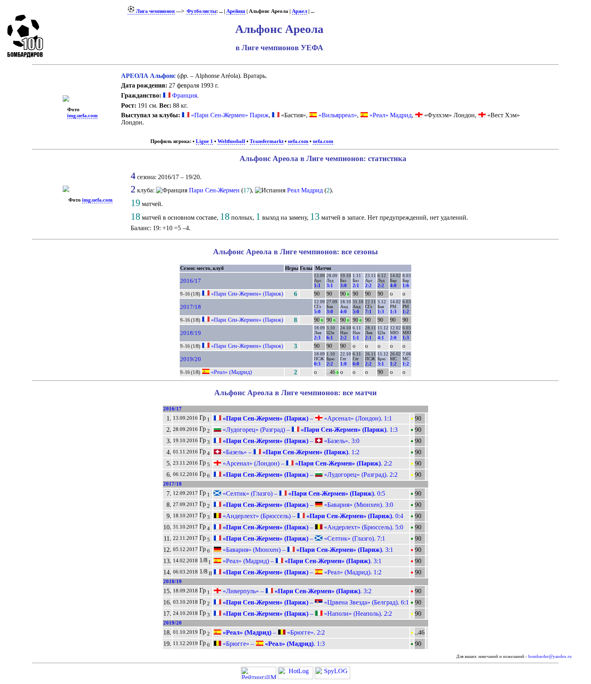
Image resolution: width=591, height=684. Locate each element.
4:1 (381, 338)
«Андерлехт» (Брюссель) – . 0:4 (312, 515)
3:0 (343, 285)
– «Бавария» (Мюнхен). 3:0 (307, 504)
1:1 (317, 285)
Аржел (299, 11)
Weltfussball (231, 141)
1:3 (381, 311)
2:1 (356, 285)
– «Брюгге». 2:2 (273, 632)
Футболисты (201, 11)
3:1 (329, 285)
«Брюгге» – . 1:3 (273, 643)
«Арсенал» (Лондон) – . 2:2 (306, 463)
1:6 (405, 285)
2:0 (393, 338)
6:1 (329, 338)
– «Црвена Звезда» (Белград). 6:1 (315, 602)
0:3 (317, 364)
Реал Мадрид (305, 190)
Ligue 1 (204, 141)
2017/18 (190, 307)
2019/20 (190, 359)
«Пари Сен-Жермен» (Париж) (247, 293)
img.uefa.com (82, 115)
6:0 (356, 364)
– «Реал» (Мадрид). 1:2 (301, 572)
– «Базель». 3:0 (290, 440)
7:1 (368, 311)
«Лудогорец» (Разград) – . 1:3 (309, 429)
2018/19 (190, 333)
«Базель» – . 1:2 (290, 452)
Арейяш (235, 11)
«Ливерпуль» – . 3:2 (296, 591)
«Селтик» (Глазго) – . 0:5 (303, 493)
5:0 (317, 311)
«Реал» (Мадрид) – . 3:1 (301, 560)
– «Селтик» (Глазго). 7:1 (303, 538)
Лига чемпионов (155, 11)
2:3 (317, 338)
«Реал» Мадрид (390, 115)
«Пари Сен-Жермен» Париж (230, 115)
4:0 (393, 285)
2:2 (368, 285)
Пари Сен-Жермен (214, 190)
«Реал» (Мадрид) (231, 372)
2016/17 (190, 281)
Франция (183, 95)
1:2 (405, 311)
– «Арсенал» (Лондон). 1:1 (306, 418)
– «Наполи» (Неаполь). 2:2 (306, 613)
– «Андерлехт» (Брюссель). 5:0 (312, 527)
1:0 (343, 364)
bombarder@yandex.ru (550, 656)
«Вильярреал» (337, 115)
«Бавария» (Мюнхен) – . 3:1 (307, 549)
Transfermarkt (266, 141)
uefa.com (298, 141)
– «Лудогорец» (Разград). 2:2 (309, 474)
